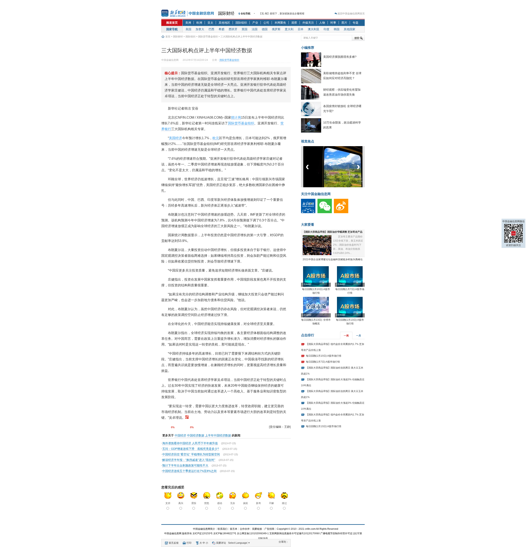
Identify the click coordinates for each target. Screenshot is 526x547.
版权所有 (187, 533)
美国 (188, 29)
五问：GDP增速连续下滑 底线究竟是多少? (190, 448)
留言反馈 (174, 542)
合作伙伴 (245, 528)
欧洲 (199, 22)
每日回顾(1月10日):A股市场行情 (323, 355)
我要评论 (221, 542)
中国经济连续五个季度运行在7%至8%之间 (189, 471)
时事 (333, 22)
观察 (294, 22)
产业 (255, 22)
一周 (346, 335)
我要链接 (257, 528)
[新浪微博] (342, 212)
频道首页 (172, 22)
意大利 (289, 29)
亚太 (210, 22)
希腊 (221, 29)
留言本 (233, 528)
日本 (300, 29)
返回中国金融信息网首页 (351, 13)
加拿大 (200, 29)
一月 (358, 335)
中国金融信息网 (172, 533)
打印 (189, 542)
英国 (244, 29)
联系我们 (222, 528)
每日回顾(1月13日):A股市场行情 (323, 426)
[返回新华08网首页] (187, 417)
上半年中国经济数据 (218, 435)
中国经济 (180, 435)
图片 (344, 22)
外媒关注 (308, 22)
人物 (322, 22)
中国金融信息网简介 (204, 528)
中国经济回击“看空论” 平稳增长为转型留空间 (191, 454)
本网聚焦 (280, 22)
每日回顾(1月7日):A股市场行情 (323, 361)
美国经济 (175, 138)
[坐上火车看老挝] (339, 186)
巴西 (211, 29)
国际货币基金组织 (208, 36)
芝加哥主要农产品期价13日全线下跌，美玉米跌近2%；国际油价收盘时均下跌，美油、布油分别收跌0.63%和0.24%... (348, 244)
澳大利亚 (313, 29)
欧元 (215, 138)
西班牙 (233, 29)
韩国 (336, 29)
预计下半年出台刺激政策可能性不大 (185, 465)
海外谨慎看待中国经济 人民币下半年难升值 (190, 443)
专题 (355, 22)
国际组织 (241, 22)
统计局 (236, 117)
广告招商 (269, 528)
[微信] (325, 212)
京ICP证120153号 (203, 533)
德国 (265, 29)
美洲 (188, 22)
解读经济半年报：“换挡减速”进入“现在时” (188, 459)
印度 (326, 29)
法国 (254, 29)
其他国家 (349, 29)
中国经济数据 (195, 435)
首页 (167, 36)
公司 (266, 22)
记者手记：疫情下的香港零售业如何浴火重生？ (285, 13)
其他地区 (224, 22)
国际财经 (226, 13)
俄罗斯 (276, 29)
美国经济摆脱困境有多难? (339, 56)
